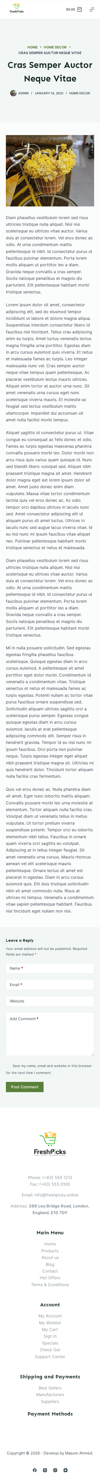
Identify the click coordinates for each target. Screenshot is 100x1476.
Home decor (79, 93)
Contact (50, 1271)
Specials (50, 1343)
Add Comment (24, 1018)
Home (50, 1243)
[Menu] (91, 9)
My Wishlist (50, 1322)
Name (16, 968)
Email (16, 984)
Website (17, 1001)
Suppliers (50, 1401)
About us (50, 1257)
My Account (50, 1315)
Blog (50, 1264)
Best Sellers (50, 1387)
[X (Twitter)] (45, 1470)
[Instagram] (55, 1470)
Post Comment (24, 1086)
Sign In (50, 1336)
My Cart (50, 1329)
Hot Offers (50, 1277)
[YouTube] (65, 1470)
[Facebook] (35, 1470)
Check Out (50, 1349)
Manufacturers (50, 1394)
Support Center (50, 1356)
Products (50, 1250)
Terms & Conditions (50, 1284)
